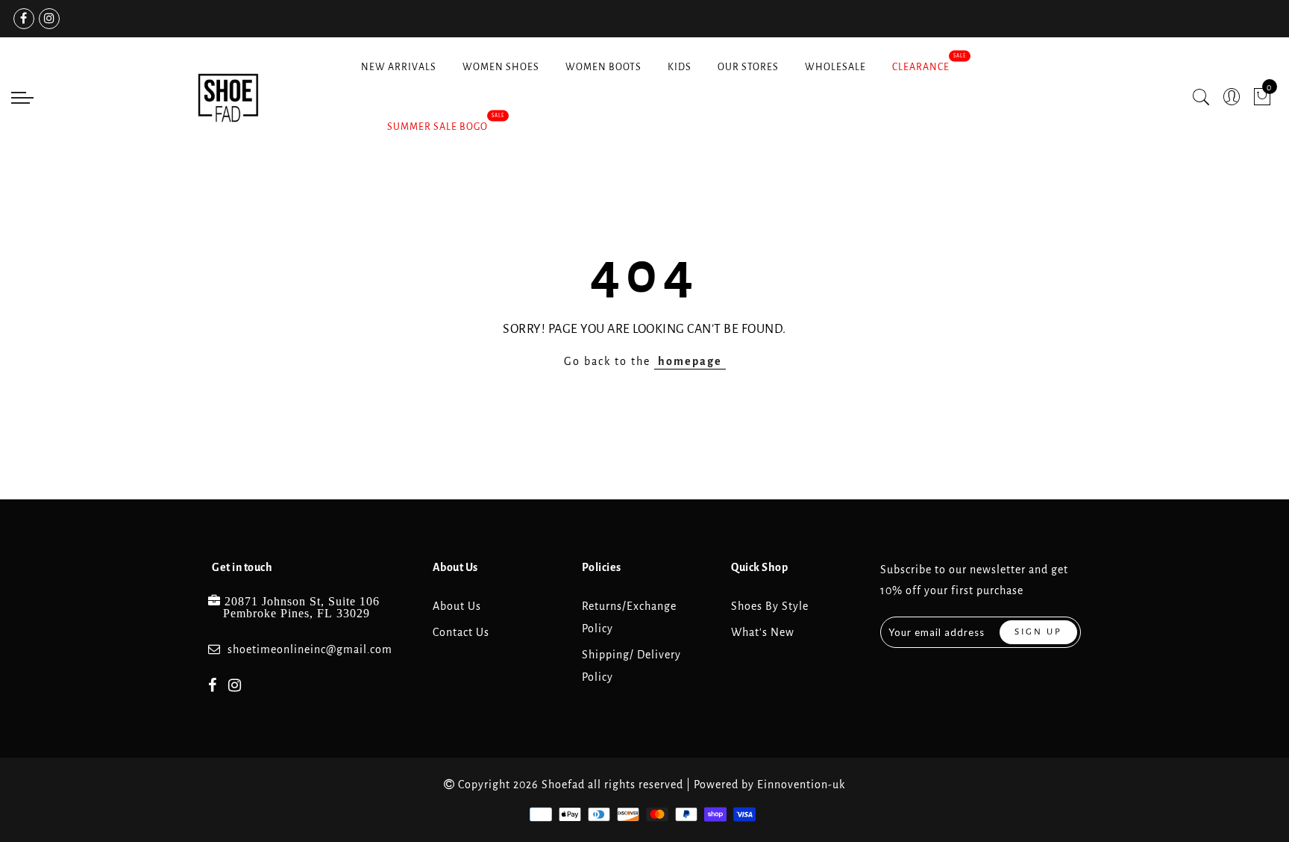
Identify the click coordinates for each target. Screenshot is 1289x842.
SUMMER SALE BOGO (437, 127)
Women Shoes (500, 67)
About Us (457, 606)
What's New (762, 632)
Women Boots (603, 67)
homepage (690, 361)
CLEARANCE (921, 67)
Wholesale (835, 67)
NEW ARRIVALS (398, 67)
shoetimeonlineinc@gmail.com (310, 649)
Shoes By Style (770, 606)
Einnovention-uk (801, 784)
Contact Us (461, 632)
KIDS (679, 67)
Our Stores (748, 67)
